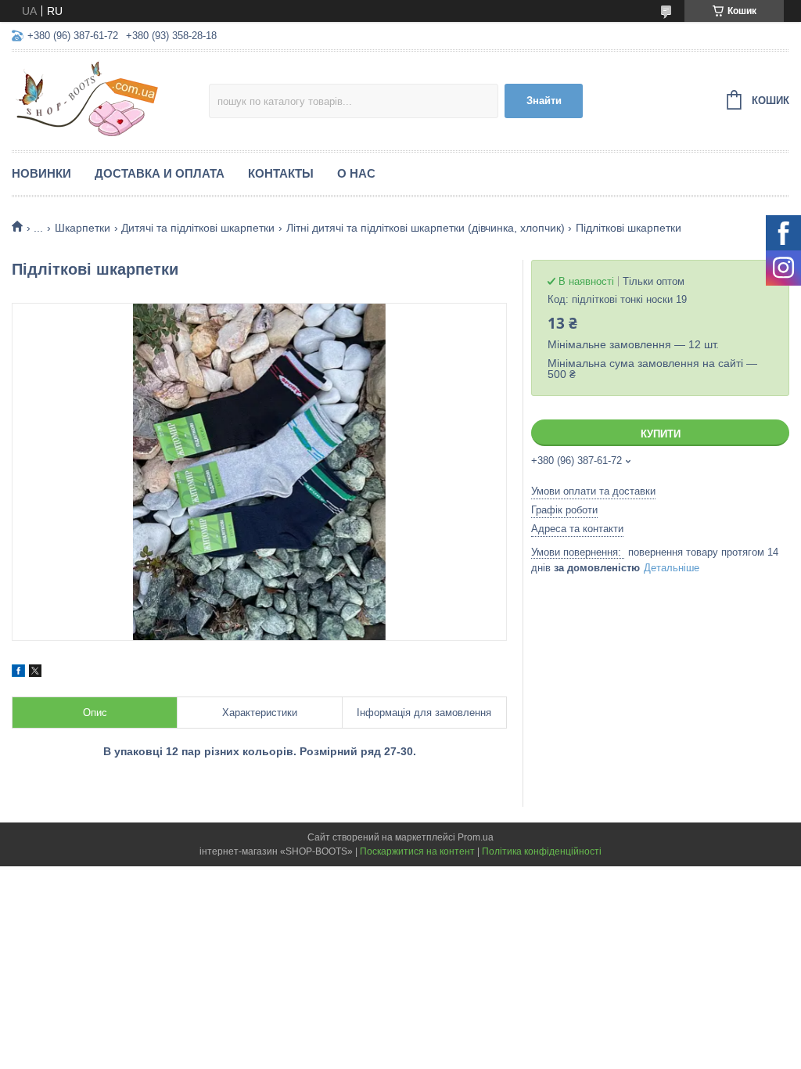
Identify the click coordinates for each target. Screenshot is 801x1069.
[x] (35, 673)
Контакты (281, 173)
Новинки (41, 173)
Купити (661, 434)
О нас (356, 173)
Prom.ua (476, 837)
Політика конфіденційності (542, 851)
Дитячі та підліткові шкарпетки (198, 227)
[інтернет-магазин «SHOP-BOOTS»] (110, 98)
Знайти (544, 100)
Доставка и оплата (159, 173)
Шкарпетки (82, 227)
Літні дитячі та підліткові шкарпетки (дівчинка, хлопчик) (425, 227)
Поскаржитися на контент (417, 851)
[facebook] (18, 673)
